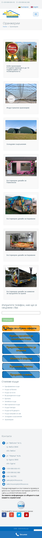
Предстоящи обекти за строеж (21, 349)
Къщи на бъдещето (12, 410)
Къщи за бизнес (11, 389)
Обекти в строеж (21, 358)
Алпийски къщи (10, 401)
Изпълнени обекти (21, 366)
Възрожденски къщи (12, 395)
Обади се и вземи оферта (21, 328)
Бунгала (8, 398)
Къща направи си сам (13, 413)
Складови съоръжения (13, 416)
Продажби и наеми (21, 374)
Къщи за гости (10, 392)
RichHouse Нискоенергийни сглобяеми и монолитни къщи (11, 14)
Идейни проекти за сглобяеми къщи (21, 337)
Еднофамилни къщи (12, 386)
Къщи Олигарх (10, 407)
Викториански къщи (12, 404)
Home (5, 27)
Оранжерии (9, 419)
